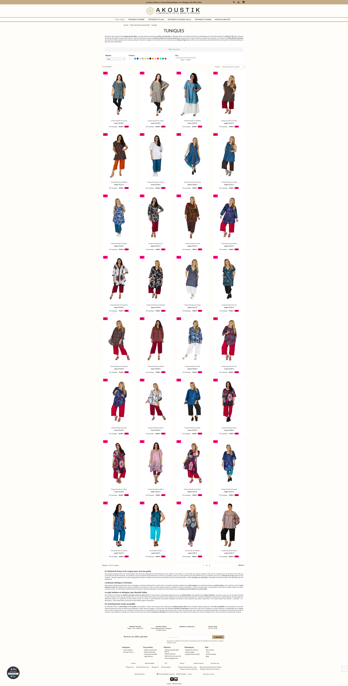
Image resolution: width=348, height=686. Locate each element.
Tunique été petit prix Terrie (229, 366)
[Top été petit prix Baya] (156, 524)
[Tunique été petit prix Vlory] (229, 401)
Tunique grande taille (150, 654)
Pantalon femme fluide (192, 654)
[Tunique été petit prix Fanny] (156, 401)
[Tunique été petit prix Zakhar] (192, 401)
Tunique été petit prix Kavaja (229, 489)
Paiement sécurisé (198, 663)
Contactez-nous (214, 663)
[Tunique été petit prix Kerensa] (119, 524)
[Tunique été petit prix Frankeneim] (156, 279)
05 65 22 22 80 (209, 674)
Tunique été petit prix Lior (156, 243)
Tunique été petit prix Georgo (192, 305)
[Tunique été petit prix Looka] (119, 401)
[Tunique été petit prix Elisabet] (156, 340)
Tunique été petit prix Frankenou (119, 305)
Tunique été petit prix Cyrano (119, 121)
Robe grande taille (149, 652)
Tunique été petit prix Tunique (155, 182)
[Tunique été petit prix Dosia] (192, 340)
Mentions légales (149, 663)
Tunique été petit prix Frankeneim (155, 305)
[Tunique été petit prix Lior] (156, 217)
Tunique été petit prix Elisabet (156, 366)
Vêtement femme (170, 654)
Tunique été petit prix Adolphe (192, 121)
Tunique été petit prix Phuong (192, 182)
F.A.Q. (207, 652)
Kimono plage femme (171, 658)
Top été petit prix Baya (155, 550)
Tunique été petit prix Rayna (229, 550)
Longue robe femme (150, 650)
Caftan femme (148, 656)
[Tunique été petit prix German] (192, 463)
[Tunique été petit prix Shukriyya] (119, 340)
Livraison (133, 663)
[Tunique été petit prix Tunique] (156, 156)
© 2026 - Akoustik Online (174, 684)
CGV (166, 663)
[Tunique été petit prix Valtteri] (156, 94)
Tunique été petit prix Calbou (119, 489)
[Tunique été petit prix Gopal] (229, 156)
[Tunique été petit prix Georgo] (192, 279)
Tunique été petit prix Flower (229, 243)
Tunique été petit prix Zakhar (192, 428)
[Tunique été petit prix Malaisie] (119, 156)
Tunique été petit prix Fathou (229, 121)
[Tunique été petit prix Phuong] (192, 156)
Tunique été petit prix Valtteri (156, 121)
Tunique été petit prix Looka (119, 428)
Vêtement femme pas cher (173, 656)
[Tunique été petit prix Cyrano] (119, 94)
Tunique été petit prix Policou (119, 243)
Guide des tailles (211, 654)
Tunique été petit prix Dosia (192, 366)
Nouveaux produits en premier (234, 67)
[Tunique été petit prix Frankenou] (119, 279)
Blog (207, 656)
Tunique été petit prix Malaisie (119, 182)
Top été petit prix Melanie (192, 550)
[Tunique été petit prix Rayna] (229, 524)
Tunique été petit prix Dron (229, 305)
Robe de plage (189, 652)
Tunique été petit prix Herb (192, 243)
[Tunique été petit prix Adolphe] (192, 94)
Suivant (242, 565)
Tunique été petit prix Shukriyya (119, 366)
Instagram (176, 679)
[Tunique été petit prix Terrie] (229, 340)
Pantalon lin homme (191, 650)
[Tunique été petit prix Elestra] (156, 463)
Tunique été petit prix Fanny (155, 428)
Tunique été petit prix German (192, 489)
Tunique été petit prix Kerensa (119, 550)
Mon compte (210, 650)
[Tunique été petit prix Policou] (119, 217)
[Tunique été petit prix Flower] (229, 217)
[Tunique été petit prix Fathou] (229, 94)
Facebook (172, 679)
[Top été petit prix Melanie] (192, 524)
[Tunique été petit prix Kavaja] (229, 463)
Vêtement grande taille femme (172, 651)
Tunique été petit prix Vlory (229, 428)
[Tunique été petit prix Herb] (192, 217)
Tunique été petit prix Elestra (156, 489)
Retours (182, 663)
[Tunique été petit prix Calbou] (119, 463)
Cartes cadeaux (128, 650)
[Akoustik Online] (172, 11)
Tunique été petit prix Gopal (229, 182)
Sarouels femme (128, 652)
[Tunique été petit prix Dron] (229, 279)
